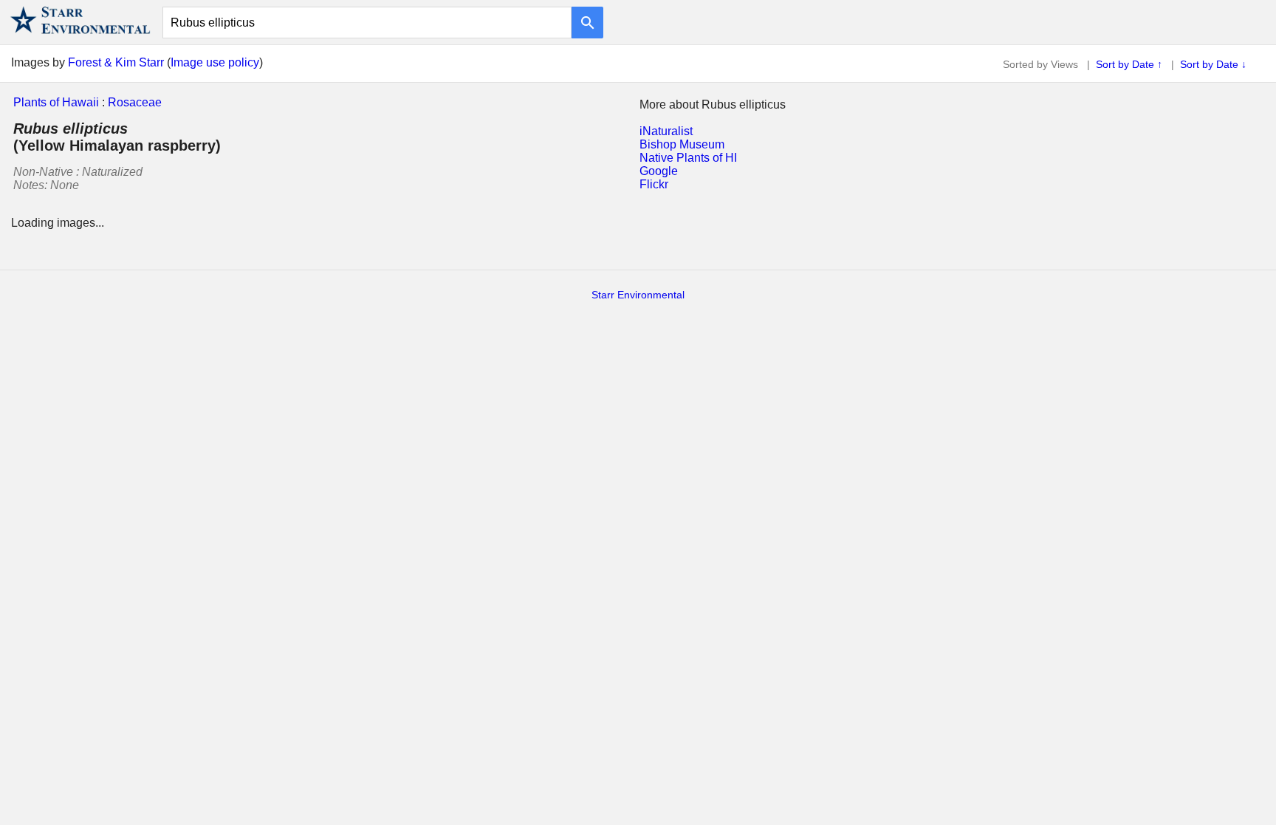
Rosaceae (135, 102)
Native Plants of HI (688, 157)
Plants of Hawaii (56, 102)
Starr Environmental (638, 295)
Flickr (653, 184)
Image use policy (215, 62)
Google (658, 171)
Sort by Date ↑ (1129, 64)
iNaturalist (666, 131)
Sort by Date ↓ (1213, 64)
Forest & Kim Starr (116, 62)
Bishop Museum (681, 144)
